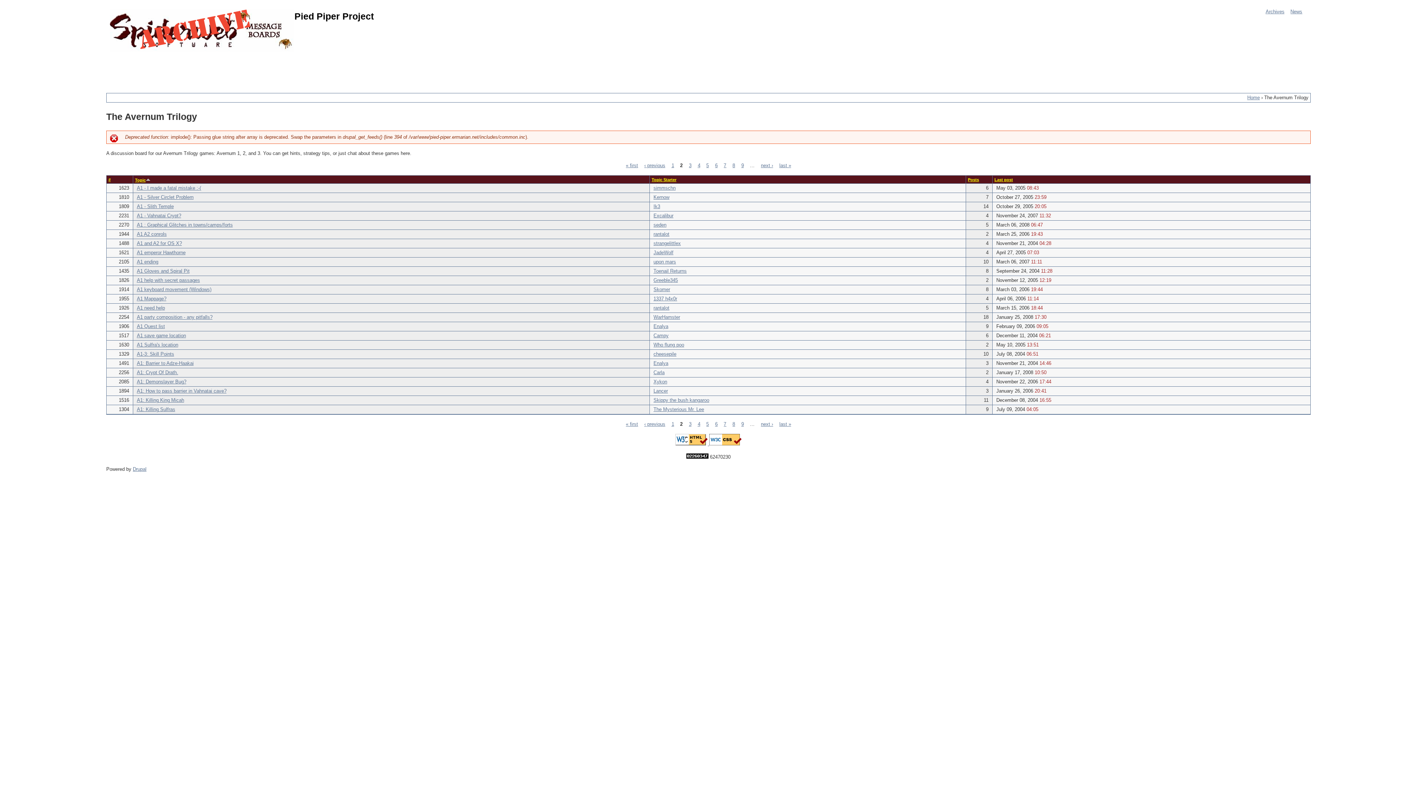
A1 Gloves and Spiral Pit (163, 271)
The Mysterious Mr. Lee (679, 409)
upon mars (665, 262)
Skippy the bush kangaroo (681, 400)
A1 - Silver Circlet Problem (165, 197)
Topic (140, 180)
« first (632, 165)
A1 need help (151, 308)
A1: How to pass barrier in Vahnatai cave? (182, 391)
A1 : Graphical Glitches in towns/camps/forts (185, 225)
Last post (1003, 179)
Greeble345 (666, 280)
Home (1253, 97)
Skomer (662, 289)
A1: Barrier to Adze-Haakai (165, 363)
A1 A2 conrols (152, 234)
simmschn (665, 188)
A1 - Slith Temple (155, 206)
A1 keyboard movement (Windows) (174, 289)
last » (785, 165)
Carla (659, 372)
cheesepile (665, 354)
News (1296, 11)
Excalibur (663, 215)
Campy (661, 335)
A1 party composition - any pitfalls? (175, 317)
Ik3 (657, 206)
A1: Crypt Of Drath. (157, 372)
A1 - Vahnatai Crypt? (159, 215)
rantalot (661, 234)
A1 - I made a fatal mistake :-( (169, 188)
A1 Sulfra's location (157, 345)
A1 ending (147, 262)
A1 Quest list (151, 326)
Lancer (661, 391)
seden (660, 225)
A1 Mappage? (151, 298)
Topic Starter (664, 179)
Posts (973, 179)
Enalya (661, 326)
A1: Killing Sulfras (156, 409)
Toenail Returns (670, 271)
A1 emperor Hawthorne (161, 252)
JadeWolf (663, 252)
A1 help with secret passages (168, 280)
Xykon (660, 381)
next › (767, 165)
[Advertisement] (240, 68)
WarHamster (667, 317)
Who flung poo (669, 345)
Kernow (661, 197)
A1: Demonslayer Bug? (161, 381)
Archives (1275, 11)
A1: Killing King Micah (160, 400)
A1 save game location (161, 335)
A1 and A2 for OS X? (159, 243)
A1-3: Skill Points (155, 354)
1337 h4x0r (665, 298)
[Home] (202, 30)
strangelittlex (667, 243)
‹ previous (654, 165)
